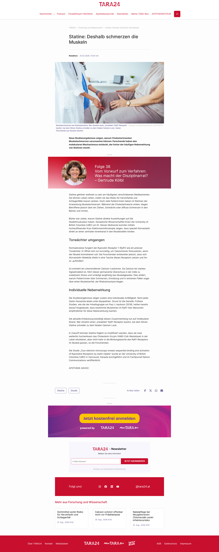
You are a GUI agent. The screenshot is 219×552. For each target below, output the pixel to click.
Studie (74, 390)
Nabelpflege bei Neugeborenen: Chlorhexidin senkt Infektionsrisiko (143, 516)
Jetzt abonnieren (134, 461)
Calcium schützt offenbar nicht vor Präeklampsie (109, 513)
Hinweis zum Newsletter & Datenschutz (109, 469)
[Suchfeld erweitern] (177, 14)
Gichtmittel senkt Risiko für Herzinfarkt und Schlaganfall (70, 515)
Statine (60, 390)
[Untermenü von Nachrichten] (54, 14)
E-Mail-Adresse (79, 461)
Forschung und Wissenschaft (87, 502)
